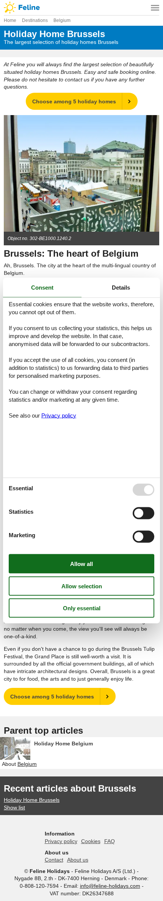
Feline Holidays (81, 7)
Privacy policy (61, 841)
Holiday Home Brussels (32, 800)
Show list (14, 807)
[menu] (155, 7)
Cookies (90, 841)
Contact (54, 860)
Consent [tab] (42, 287)
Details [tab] (121, 287)
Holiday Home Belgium (63, 743)
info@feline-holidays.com (110, 886)
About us (77, 860)
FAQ (109, 841)
